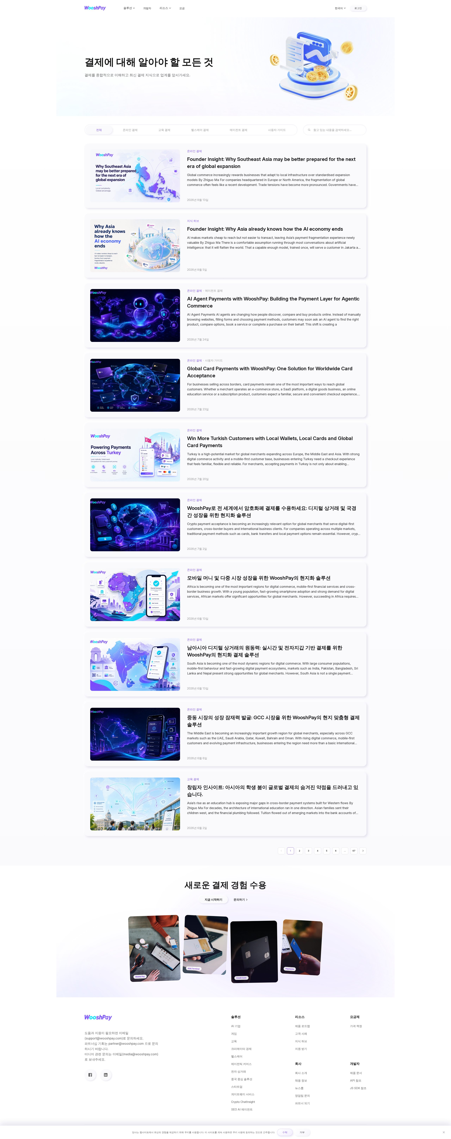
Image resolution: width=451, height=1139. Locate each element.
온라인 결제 (130, 130)
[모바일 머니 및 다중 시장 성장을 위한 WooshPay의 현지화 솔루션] (225, 595)
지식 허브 (301, 1041)
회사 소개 (301, 1073)
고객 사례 (301, 1033)
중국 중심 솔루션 (241, 1079)
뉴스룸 (299, 1088)
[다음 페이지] (362, 850)
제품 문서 (356, 1073)
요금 (182, 8)
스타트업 (236, 1086)
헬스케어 (236, 1056)
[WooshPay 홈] (95, 8)
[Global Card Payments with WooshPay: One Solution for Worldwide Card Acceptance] (225, 385)
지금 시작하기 (213, 899)
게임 (234, 1033)
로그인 (358, 8)
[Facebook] (90, 1074)
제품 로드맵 (302, 1026)
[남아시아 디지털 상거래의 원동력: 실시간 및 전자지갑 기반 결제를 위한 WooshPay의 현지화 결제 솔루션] (225, 664)
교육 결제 (164, 130)
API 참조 (355, 1080)
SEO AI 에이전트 (242, 1109)
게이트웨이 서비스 (242, 1094)
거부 (302, 1132)
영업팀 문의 (302, 1095)
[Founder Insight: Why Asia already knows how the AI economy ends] (225, 246)
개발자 (147, 8)
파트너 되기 (302, 1103)
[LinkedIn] (105, 1074)
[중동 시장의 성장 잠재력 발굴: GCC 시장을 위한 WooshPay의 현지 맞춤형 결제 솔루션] (225, 734)
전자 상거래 (238, 1071)
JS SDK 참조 (358, 1088)
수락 (284, 1132)
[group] (191, 129)
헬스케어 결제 (200, 130)
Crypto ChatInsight (243, 1102)
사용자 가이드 (277, 130)
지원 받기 (301, 1049)
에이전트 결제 (238, 130)
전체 (99, 130)
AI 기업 (235, 1026)
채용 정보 (301, 1080)
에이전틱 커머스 (241, 1064)
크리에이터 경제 (241, 1049)
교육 (234, 1041)
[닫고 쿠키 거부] (444, 1132)
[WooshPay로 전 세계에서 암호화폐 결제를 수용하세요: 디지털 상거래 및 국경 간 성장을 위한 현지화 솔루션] (225, 525)
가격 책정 (356, 1026)
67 (354, 850)
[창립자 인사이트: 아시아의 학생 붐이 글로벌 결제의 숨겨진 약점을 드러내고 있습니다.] (225, 804)
